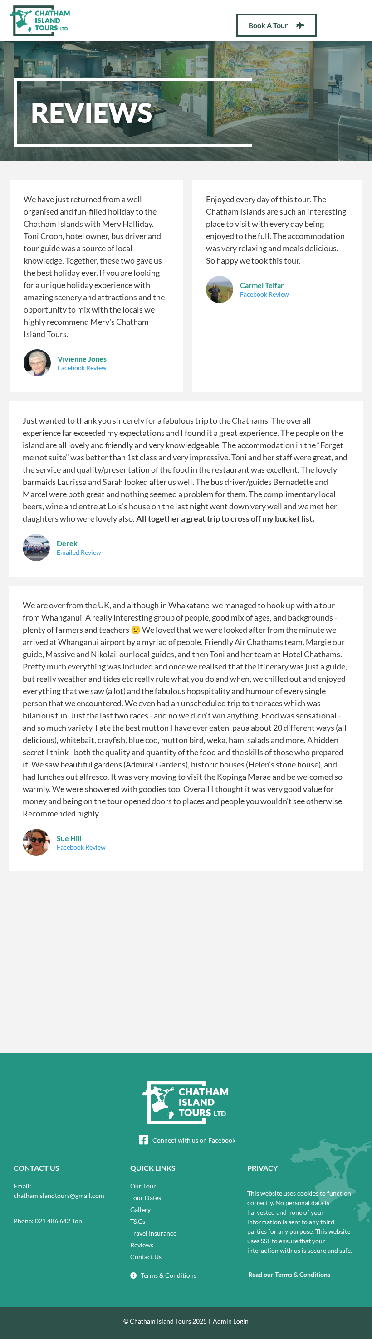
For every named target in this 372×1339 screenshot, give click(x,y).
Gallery (140, 1209)
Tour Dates (145, 1198)
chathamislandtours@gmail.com (59, 1195)
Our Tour (143, 1186)
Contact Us (146, 1257)
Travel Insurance (153, 1233)
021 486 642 (52, 1221)
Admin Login (231, 1321)
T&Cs (137, 1221)
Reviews (141, 1245)
